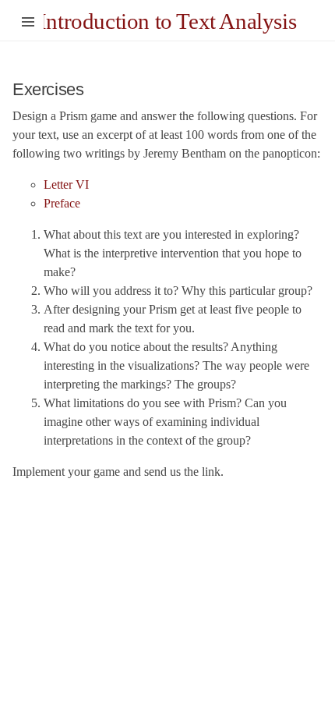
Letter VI (66, 184)
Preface (62, 203)
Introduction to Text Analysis (167, 21)
